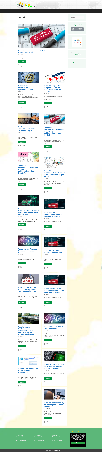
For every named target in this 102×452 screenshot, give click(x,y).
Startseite (20, 11)
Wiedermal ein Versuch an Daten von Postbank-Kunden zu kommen (28, 251)
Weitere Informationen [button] (78, 445)
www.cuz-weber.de (56, 444)
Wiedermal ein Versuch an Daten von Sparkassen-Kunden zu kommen (54, 366)
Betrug (20, 66)
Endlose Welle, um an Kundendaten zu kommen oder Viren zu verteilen (54, 290)
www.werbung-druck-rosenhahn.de (41, 444)
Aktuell (20, 64)
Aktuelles (27, 11)
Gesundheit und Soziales (49, 11)
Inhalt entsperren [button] (78, 442)
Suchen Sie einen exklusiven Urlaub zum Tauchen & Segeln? (27, 129)
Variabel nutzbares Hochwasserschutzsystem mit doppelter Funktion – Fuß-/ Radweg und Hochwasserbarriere (28, 330)
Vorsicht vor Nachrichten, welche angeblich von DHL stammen (54, 404)
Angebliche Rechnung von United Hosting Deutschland (28, 370)
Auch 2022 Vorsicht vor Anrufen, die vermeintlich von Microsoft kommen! (27, 289)
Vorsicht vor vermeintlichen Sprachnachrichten (25, 87)
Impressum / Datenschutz (62, 11)
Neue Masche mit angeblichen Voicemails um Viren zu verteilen (53, 214)
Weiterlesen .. (22, 61)
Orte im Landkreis (35, 11)
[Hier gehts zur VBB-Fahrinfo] (77, 30)
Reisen (23, 145)
